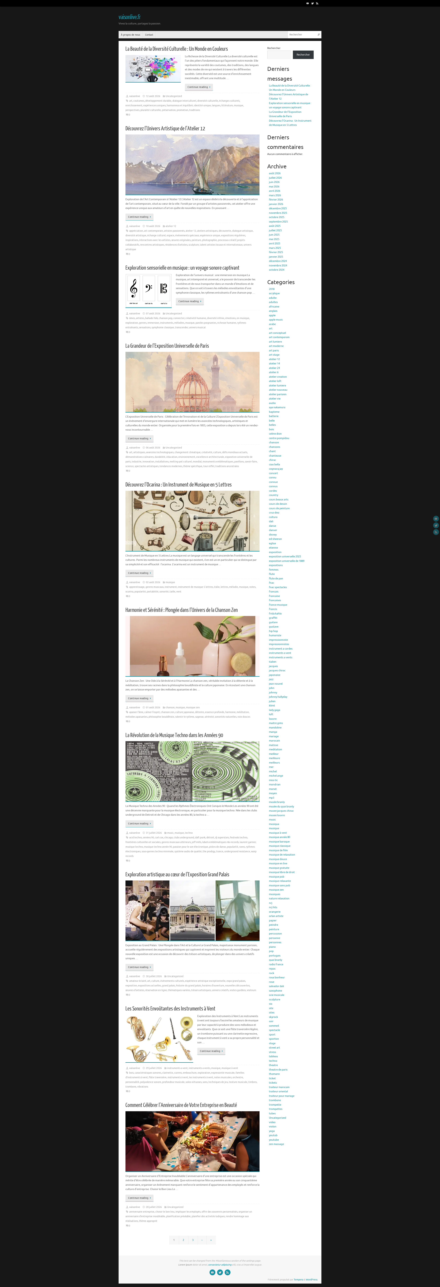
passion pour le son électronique (190, 846)
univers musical (197, 327)
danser (273, 530)
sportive (274, 1039)
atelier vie (274, 398)
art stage (274, 354)
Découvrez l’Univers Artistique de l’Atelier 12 (165, 129)
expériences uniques (154, 105)
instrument (171, 587)
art (130, 100)
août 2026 (274, 173)
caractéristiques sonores (148, 1072)
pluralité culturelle (150, 110)
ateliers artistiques (207, 230)
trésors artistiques (201, 990)
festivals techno (238, 837)
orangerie (274, 911)
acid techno (135, 837)
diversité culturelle (207, 100)
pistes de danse (217, 846)
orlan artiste (276, 916)
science (129, 466)
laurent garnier (248, 842)
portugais (274, 955)
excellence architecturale (210, 457)
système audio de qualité (188, 851)
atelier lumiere (277, 385)
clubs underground (184, 837)
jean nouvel (276, 683)
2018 (271, 289)
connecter (178, 318)
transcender (181, 327)
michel (273, 771)
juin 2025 (274, 234)
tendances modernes (171, 466)
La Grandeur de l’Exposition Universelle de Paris (167, 346)
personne (274, 938)
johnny (273, 692)
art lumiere (275, 341)
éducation (171, 457)
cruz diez (274, 512)
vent (178, 591)
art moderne (276, 346)
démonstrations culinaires (139, 457)
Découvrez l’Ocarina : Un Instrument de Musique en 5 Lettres (178, 485)
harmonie (230, 712)
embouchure (190, 1072)
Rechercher (273, 48)
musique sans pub (279, 885)
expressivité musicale (223, 1072)
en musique (243, 318)
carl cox (159, 837)
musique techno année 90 (158, 846)
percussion (275, 933)
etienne (273, 547)
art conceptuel (277, 333)
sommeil (274, 1026)
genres (142, 322)
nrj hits (273, 907)
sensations (145, 327)
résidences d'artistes (176, 244)
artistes (140, 318)
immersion (153, 322)
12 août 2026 (153, 96)
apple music (276, 319)
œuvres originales (181, 240)
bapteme (274, 412)
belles (272, 425)
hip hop (273, 631)
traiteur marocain (279, 1087)
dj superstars (222, 837)
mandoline (275, 727)
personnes (275, 942)
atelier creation (278, 376)
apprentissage (137, 587)
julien (272, 701)
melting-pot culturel (181, 461)
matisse (273, 745)
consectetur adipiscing (220, 1264)
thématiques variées (179, 990)
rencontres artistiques (152, 244)
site (271, 1008)
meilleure (274, 758)
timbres (252, 1082)
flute (272, 574)
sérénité (209, 716)
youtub (273, 1135)
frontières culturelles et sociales (143, 842)
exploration (131, 322)
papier (273, 920)
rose (271, 982)
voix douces (244, 716)
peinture (196, 240)
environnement (186, 457)
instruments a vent (177, 1068)
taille (172, 591)
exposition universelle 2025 (285, 556)
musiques (274, 894)
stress (272, 1052)
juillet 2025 (275, 230)
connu (272, 477)
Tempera (298, 1279)
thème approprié (148, 1221)
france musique (278, 605)
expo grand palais (236, 981)
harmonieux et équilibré (180, 105)
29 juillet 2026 (154, 1068)
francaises (275, 600)
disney (273, 534)
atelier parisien (278, 394)
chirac (272, 460)
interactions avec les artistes (154, 240)
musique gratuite (279, 868)
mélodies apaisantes (136, 716)
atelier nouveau (278, 390)
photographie (209, 240)
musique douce (278, 859)
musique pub (276, 876)
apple (272, 315)
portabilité (152, 591)
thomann (274, 1074)
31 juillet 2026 (154, 832)
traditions (194, 110)
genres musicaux (155, 587)
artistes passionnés (174, 230)
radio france (276, 964)
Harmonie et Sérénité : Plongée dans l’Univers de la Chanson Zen (181, 610)
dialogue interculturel (184, 100)
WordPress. (312, 1279)
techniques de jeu (218, 1082)
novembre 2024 (278, 265)
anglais (273, 311)
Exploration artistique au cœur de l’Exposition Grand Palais (177, 875)
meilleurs (274, 762)
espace (170, 235)
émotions (230, 318)
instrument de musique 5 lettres (195, 587)
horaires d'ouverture (213, 985)
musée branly (277, 802)
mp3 (271, 797)
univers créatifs (220, 990)
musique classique (279, 846)
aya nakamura (277, 407)
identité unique (202, 105)
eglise (272, 543)
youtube (274, 1140)
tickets (273, 1082)
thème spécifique (192, 466)
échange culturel (156, 235)
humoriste (275, 635)
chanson (170, 707)
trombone (130, 1086)
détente (199, 712)
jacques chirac (277, 670)
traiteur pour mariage (281, 1096)
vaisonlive (134, 96)
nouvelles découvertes (237, 985)
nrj (270, 903)
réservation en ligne (156, 990)
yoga (272, 1131)
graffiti (273, 618)
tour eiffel (208, 466)
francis (273, 609)
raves (242, 846)
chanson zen (167, 712)
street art (274, 1047)
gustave (273, 626)
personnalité (132, 1082)
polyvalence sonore (150, 1082)
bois (131, 1072)
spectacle (274, 1030)
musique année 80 (279, 837)
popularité (140, 591)
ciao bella (274, 464)
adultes (273, 302)
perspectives (132, 110)
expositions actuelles (149, 985)
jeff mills (196, 842)
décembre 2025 (278, 208)
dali (271, 521)
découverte (225, 230)
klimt (272, 705)
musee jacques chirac (281, 811)
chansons (274, 447)
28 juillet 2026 (154, 1207)
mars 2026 (275, 195)
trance (219, 851)
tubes (272, 1113)
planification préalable (178, 1216)
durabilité (160, 457)
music (170, 832)
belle (272, 420)
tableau (273, 1056)
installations (162, 461)
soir (271, 1021)
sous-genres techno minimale (157, 851)
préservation (169, 110)
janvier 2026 (276, 204)
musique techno (134, 846)
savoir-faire (251, 461)
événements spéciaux (187, 235)
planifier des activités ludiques (208, 1216)
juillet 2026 (275, 178)
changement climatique (188, 452)
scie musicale (276, 995)
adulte (273, 298)
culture (217, 452)
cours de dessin (278, 504)
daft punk (200, 837)
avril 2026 (274, 191)
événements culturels (172, 981)
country (273, 495)
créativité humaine (195, 318)
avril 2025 (274, 243)
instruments (166, 322)
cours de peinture (279, 508)
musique (238, 105)
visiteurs (251, 990)
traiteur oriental (278, 1091)
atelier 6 (273, 372)
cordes (273, 491)
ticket (272, 1078)
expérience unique (210, 235)
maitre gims (276, 723)
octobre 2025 (276, 217)
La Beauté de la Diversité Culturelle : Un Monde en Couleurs (176, 49)
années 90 (148, 837)
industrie (136, 461)
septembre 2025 (278, 221)
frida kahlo (275, 613)
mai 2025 (274, 239)
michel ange (276, 775)
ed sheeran (275, 539)
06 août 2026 (153, 447)
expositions (276, 565)
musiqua (274, 824)
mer (271, 767)
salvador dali (276, 986)
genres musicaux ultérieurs (176, 842)
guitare (273, 622)
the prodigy (209, 851)
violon (272, 1126)
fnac (271, 583)
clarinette (167, 1072)
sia (270, 1003)
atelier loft (275, 381)
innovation (148, 461)
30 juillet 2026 (154, 976)
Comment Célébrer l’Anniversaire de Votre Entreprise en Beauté (181, 1105)
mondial (197, 461)
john (271, 688)
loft (271, 714)
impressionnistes (279, 644)
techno (189, 832)
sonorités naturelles (225, 716)
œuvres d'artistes (134, 990)
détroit (210, 837)
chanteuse (275, 455)
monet (273, 789)
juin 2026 (274, 182)
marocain (274, 740)
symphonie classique (163, 327)
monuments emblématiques (218, 461)
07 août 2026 (153, 313)
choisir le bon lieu (164, 1211)
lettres (224, 587)
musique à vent (230, 1068)
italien (272, 661)
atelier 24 (274, 368)
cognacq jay (276, 469)
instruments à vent (178, 1077)
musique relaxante (280, 881)
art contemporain (153, 230)
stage (272, 1043)
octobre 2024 (276, 270)
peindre (273, 925)
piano (272, 947)
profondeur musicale (173, 1082)
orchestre (238, 1077)
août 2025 (274, 226)
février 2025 (276, 252)
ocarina (129, 591)
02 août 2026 (153, 582)
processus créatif (227, 240)
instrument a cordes (281, 648)
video (272, 1122)
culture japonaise (184, 712)
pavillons (239, 461)
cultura (273, 517)
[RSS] (317, 3)
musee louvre (277, 815)
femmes (273, 569)
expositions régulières (233, 235)
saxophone (275, 990)
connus (273, 486)
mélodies (179, 322)
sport (272, 1034)
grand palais (168, 985)
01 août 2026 (153, 707)
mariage (274, 736)
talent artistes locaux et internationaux (221, 244)
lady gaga (274, 710)
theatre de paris (278, 1069)
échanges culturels (229, 100)
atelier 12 (171, 226)
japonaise (274, 675)
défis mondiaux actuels (234, 452)
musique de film (278, 850)
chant (272, 451)
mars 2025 (275, 248)
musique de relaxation (282, 854)
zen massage (276, 1144)
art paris (274, 350)
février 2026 (276, 199)
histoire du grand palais (188, 985)
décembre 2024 (278, 261)
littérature (227, 105)
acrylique (274, 293)
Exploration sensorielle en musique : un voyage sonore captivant (182, 268)
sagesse (199, 716)
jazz (271, 679)
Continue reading (198, 87)
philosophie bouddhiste (161, 716)
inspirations (131, 240)
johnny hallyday (278, 697)
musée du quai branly (281, 806)
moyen (273, 793)
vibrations (142, 1086)
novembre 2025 (278, 213)
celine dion (275, 433)
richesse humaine (226, 322)
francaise (274, 596)
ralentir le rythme (184, 716)
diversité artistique (135, 235)
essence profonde (214, 712)
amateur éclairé (137, 981)
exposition (131, 985)
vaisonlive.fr (130, 17)
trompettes (275, 1109)
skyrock (273, 1017)
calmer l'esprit (152, 712)
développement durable (158, 100)
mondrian (274, 784)
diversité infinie (215, 318)
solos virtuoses (194, 1082)
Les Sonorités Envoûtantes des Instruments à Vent (170, 1009)
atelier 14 (274, 363)
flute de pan (276, 578)
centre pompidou (279, 438)
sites (271, 1012)
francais (273, 591)
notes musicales (223, 1077)
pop (271, 951)
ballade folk (151, 318)
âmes (132, 318)
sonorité (164, 591)
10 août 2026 (153, 226)
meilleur (274, 754)
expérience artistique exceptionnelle (205, 981)
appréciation (136, 230)
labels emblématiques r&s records (220, 842)
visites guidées (238, 990)
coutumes (138, 100)
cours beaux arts (278, 499)
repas (272, 968)
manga (273, 732)
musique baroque (279, 841)
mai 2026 (274, 186)
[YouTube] (307, 3)
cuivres (178, 1072)
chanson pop (165, 318)
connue (273, 482)
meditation (275, 749)
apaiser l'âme (136, 712)
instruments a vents (199, 1068)
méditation (243, 712)
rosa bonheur (277, 977)
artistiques (139, 452)
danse (272, 526)
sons (205, 1082)
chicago (168, 837)
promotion (182, 110)
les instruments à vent (201, 1077)
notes (252, 587)
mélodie (233, 587)
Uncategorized (174, 96)
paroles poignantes (206, 322)
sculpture (194, 244)
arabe (272, 324)
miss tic (273, 780)
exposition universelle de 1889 (286, 561)
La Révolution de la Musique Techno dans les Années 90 (174, 735)
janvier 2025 (276, 256)
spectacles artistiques (146, 466)
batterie (273, 416)
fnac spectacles (278, 587)
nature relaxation (279, 898)
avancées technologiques (160, 452)
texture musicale (238, 1082)
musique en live (278, 863)
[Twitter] (312, 3)
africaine (274, 306)
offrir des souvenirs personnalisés (220, 1211)
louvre (273, 719)
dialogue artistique (242, 230)
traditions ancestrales (227, 466)
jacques (273, 666)
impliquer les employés (188, 1211)
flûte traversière (158, 1077)
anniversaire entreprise (141, 1211)
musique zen (193, 707)
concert (273, 473)
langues (216, 105)
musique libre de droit (282, 872)
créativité (207, 452)
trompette (275, 1104)
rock (271, 973)
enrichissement (133, 105)
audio (272, 403)
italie (217, 587)
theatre (273, 1065)
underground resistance (237, 851)
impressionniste (278, 640)
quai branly (275, 960)
